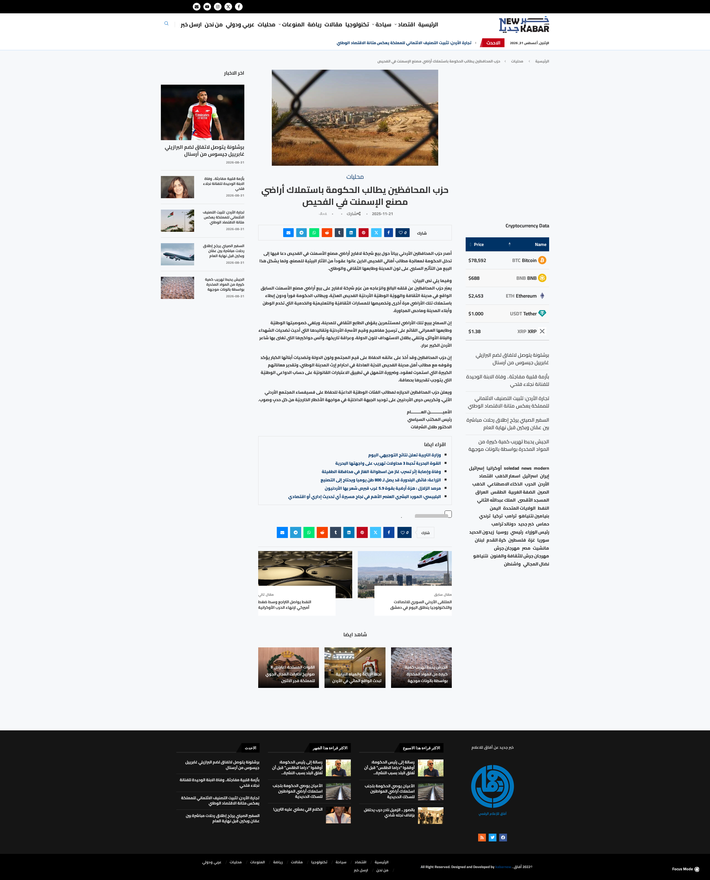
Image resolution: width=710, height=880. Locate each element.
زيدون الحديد (481, 532)
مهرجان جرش (507, 548)
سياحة (383, 24)
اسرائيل (530, 476)
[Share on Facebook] (388, 232)
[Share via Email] (288, 232)
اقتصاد (486, 476)
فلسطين (517, 540)
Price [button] (479, 244)
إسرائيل (476, 468)
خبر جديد (526, 524)
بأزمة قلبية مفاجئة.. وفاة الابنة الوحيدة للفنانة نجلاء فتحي (223, 183)
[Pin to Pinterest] (364, 232)
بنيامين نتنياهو (534, 516)
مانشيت (541, 548)
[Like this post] (401, 232)
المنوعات (293, 24)
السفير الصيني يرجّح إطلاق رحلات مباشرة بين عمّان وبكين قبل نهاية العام (223, 250)
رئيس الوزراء (537, 532)
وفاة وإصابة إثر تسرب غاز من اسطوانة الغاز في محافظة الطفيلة (381, 471)
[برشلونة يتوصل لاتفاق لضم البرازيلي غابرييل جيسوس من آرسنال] (202, 112)
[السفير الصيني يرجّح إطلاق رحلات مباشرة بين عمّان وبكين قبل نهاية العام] (177, 254)
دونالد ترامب (503, 524)
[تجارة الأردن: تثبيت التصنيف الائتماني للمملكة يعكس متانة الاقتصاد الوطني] (177, 221)
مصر (526, 548)
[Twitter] (228, 7)
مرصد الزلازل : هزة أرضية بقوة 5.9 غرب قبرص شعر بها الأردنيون (383, 488)
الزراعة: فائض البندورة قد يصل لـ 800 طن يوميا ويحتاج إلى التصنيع (381, 480)
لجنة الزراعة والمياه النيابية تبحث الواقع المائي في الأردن (356, 677)
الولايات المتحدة (519, 508)
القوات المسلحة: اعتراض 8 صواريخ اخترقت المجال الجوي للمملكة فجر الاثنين (290, 673)
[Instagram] (218, 7)
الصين (543, 492)
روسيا (502, 532)
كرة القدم (496, 540)
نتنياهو (480, 556)
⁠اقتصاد (406, 24)
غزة (531, 540)
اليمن (495, 508)
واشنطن (512, 564)
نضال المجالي (536, 564)
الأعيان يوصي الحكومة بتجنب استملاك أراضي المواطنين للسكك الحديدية (390, 791)
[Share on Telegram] (301, 232)
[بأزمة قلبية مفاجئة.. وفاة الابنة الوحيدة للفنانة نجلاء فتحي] (177, 187)
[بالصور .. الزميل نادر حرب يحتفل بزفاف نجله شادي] (430, 815)
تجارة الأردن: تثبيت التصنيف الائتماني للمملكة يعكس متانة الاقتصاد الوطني (404, 42)
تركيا (498, 516)
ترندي (484, 516)
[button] (476, 42)
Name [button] (540, 244)
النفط (543, 508)
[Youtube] (207, 7)
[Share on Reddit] (327, 232)
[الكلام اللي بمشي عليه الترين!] (338, 815)
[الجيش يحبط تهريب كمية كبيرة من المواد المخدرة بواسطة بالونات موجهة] (177, 288)
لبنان (479, 540)
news (526, 468)
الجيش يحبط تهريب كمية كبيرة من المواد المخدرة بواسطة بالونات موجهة (426, 673)
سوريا (543, 540)
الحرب (530, 484)
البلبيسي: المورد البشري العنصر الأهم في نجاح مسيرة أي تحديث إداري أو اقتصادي (364, 496)
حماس (542, 524)
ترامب (510, 516)
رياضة (314, 24)
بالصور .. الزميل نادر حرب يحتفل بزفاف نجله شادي (389, 812)
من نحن (214, 24)
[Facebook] (239, 7)
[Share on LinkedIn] (351, 232)
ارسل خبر (191, 24)
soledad (511, 468)
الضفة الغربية (521, 492)
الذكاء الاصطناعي (505, 484)
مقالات (333, 24)
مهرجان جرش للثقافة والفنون (519, 556)
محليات (266, 24)
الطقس (498, 492)
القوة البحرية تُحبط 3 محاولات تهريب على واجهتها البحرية (388, 463)
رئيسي (516, 532)
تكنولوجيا (357, 24)
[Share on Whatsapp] (314, 232)
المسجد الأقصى (533, 500)
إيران (544, 476)
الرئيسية (428, 24)
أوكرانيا (494, 468)
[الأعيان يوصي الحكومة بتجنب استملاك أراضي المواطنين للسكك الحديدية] (430, 791)
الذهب (478, 484)
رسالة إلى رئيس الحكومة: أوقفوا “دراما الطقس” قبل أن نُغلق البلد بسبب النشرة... (389, 767)
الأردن (543, 484)
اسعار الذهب (507, 476)
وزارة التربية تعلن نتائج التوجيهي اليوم (404, 455)
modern (541, 468)
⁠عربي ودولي (240, 24)
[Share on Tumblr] (339, 232)
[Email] (197, 7)
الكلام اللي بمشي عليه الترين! (298, 809)
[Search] (166, 25)
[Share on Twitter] (376, 232)
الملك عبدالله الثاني (496, 500)
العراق (481, 492)
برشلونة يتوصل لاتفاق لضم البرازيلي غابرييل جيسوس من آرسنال (204, 150)
